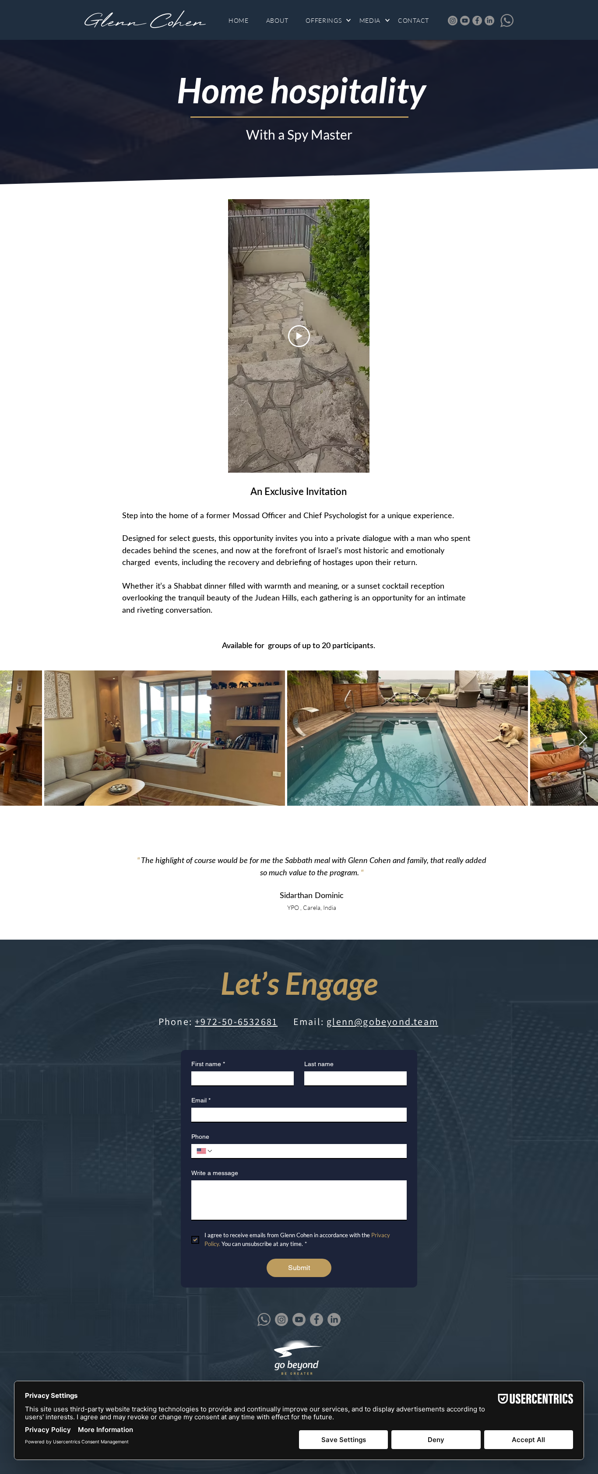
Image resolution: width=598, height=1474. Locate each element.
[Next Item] (583, 738)
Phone (200, 1136)
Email (201, 1100)
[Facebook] (477, 20)
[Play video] (299, 336)
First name (208, 1063)
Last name (319, 1063)
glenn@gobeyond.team (382, 1021)
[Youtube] (465, 20)
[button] (328, 20)
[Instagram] (452, 20)
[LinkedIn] (489, 20)
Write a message (214, 1172)
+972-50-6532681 (236, 1021)
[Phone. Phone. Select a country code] (205, 1151)
